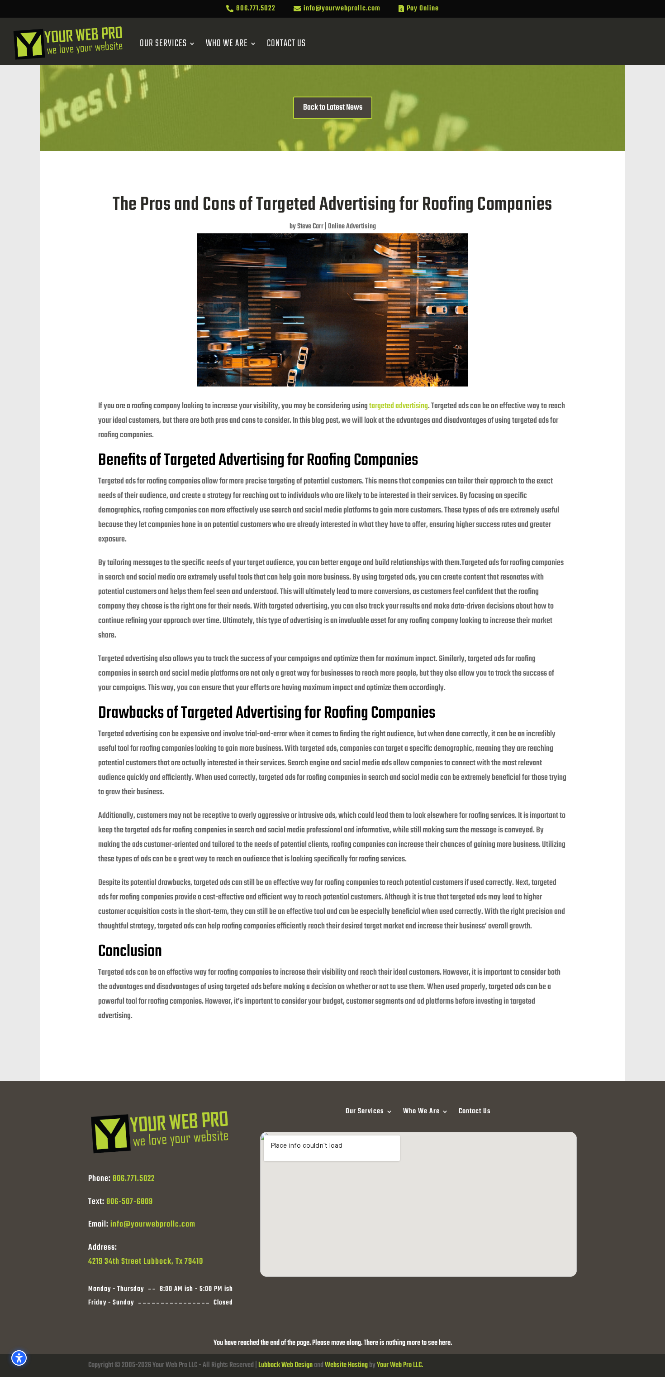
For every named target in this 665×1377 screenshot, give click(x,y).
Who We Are (227, 43)
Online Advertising (352, 226)
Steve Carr (310, 226)
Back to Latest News (332, 107)
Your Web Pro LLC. (400, 1365)
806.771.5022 (134, 1178)
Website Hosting (346, 1365)
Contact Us (286, 43)
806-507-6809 (129, 1201)
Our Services (163, 43)
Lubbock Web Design (285, 1365)
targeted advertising (398, 406)
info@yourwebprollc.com (152, 1224)
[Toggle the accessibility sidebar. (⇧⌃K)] (19, 1358)
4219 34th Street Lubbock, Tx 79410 (145, 1261)
